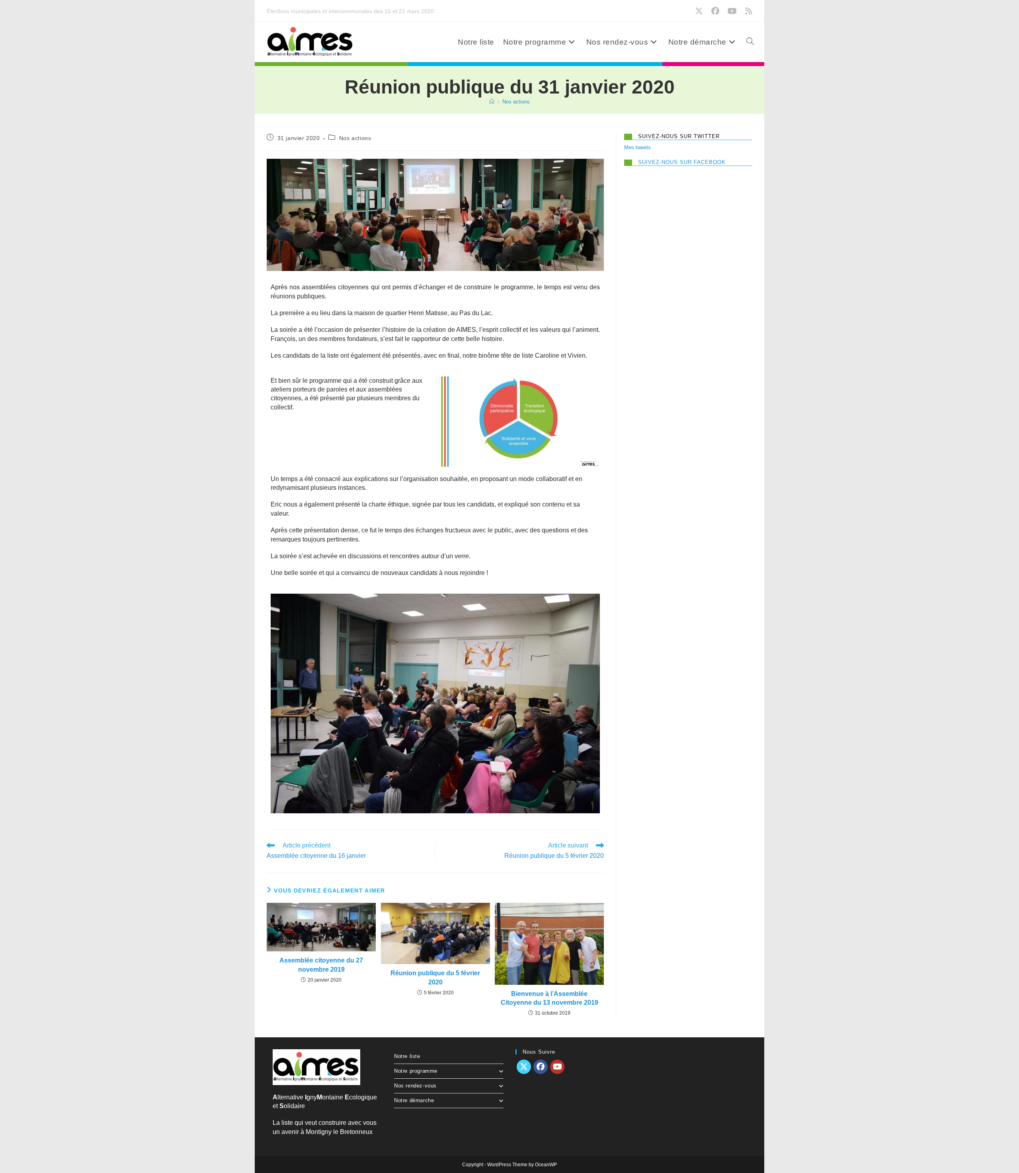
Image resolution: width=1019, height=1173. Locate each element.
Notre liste (407, 1056)
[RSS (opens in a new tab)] (747, 11)
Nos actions (516, 102)
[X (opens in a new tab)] (701, 11)
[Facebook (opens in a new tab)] (717, 11)
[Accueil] (491, 102)
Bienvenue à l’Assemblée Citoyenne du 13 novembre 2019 (549, 998)
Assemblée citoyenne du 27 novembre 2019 (321, 964)
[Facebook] (540, 1067)
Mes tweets (637, 147)
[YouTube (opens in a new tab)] (734, 11)
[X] (524, 1067)
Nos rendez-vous (415, 1086)
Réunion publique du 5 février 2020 (435, 977)
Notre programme (415, 1071)
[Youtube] (557, 1067)
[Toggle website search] (750, 42)
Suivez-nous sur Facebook (682, 162)
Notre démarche (414, 1100)
